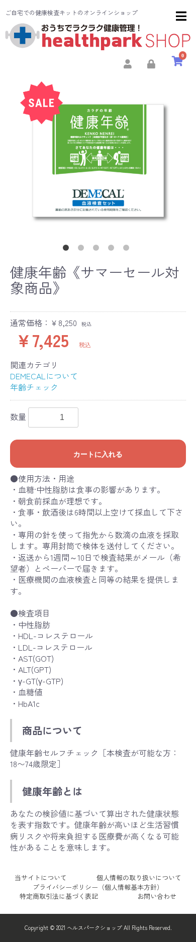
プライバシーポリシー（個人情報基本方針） (98, 887)
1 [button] (68, 250)
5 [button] (128, 250)
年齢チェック (34, 387)
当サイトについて (41, 877)
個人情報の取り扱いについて (138, 877)
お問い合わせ (156, 896)
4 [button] (113, 250)
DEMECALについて (44, 376)
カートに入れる (98, 454)
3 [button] (98, 250)
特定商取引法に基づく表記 (59, 896)
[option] (98, 159)
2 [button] (83, 250)
